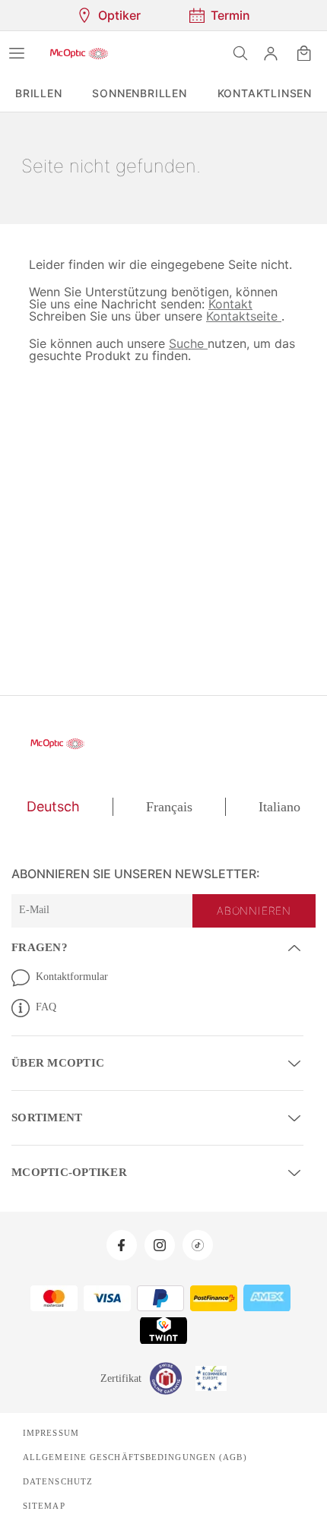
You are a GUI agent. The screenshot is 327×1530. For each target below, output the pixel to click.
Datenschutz (57, 1478)
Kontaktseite (179, 316)
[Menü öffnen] (16, 53)
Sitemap (43, 1502)
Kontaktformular (75, 976)
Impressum (50, 1429)
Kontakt (205, 303)
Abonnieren (255, 911)
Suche (183, 343)
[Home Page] (79, 53)
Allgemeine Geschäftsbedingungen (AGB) (129, 1454)
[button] (270, 53)
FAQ (46, 1006)
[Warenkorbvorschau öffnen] (304, 53)
